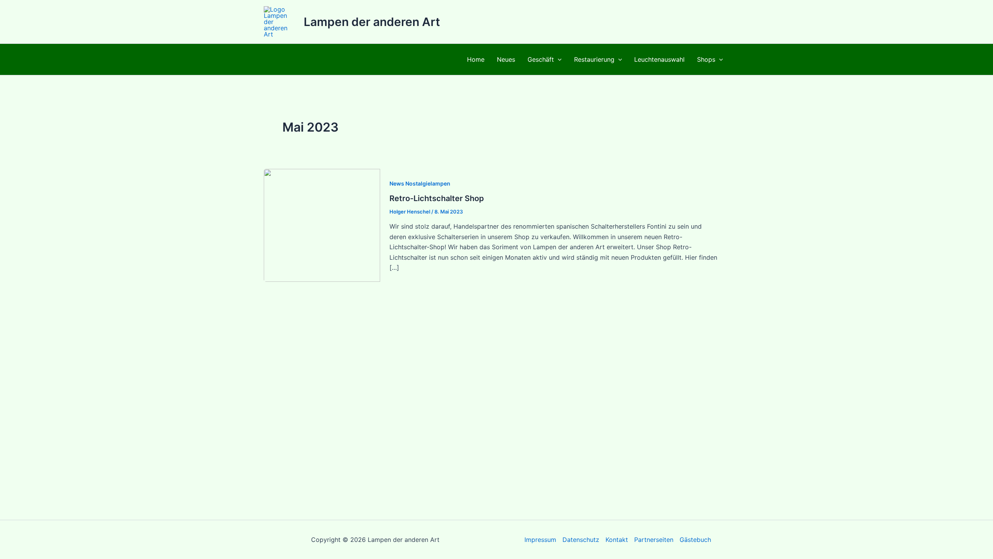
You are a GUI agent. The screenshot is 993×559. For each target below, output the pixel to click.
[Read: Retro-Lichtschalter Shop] (322, 225)
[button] (558, 59)
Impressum (540, 539)
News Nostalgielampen (419, 183)
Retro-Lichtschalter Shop (436, 198)
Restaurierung (594, 59)
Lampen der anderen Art (372, 22)
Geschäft (541, 59)
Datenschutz (580, 539)
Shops (706, 59)
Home (475, 59)
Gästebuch (695, 539)
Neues (506, 59)
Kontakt (616, 539)
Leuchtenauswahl (659, 59)
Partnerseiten (653, 539)
